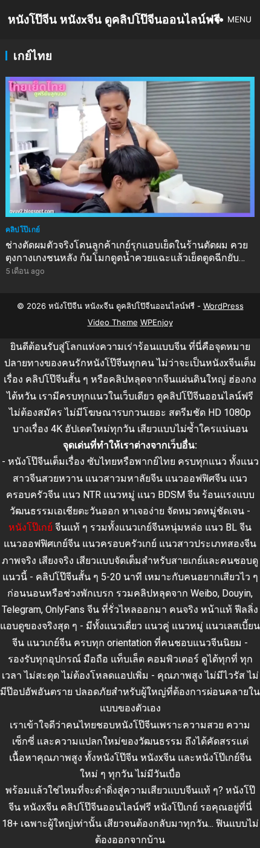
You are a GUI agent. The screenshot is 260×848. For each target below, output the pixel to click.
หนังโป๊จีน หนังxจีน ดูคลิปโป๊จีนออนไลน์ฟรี (114, 20)
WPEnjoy (156, 322)
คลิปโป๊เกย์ (23, 229)
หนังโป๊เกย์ (30, 527)
